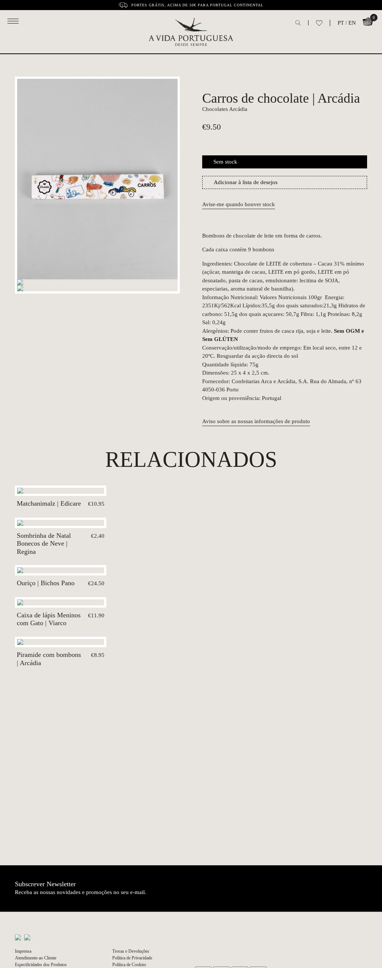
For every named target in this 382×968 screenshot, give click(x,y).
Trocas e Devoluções (130, 951)
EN (352, 23)
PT (341, 23)
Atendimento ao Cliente (35, 958)
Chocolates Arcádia (224, 109)
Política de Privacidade (132, 958)
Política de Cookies (129, 964)
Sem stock (225, 162)
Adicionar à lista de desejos (246, 182)
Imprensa (23, 951)
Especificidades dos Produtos (41, 964)
